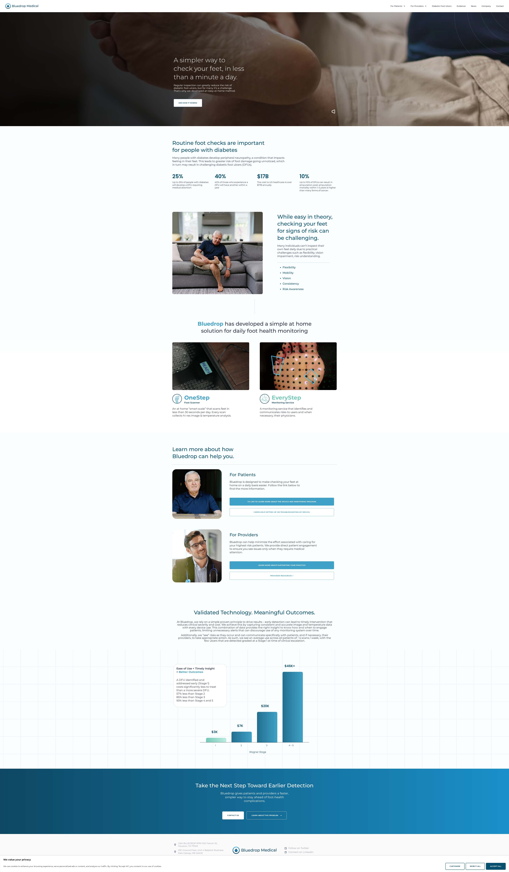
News (473, 6)
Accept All (495, 866)
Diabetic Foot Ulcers (441, 6)
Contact (500, 6)
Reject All (475, 866)
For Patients (396, 6)
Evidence (461, 6)
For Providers (417, 6)
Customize (455, 866)
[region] (254, 864)
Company (486, 6)
